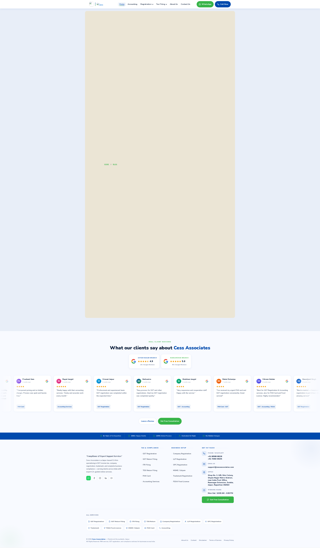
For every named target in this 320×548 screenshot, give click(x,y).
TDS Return (150, 521)
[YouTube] (111, 478)
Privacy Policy (229, 540)
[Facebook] (94, 478)
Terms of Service (215, 540)
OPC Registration (180, 465)
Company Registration (182, 454)
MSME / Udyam (179, 470)
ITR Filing (147, 465)
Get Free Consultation (169, 421)
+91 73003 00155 (215, 459)
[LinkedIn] (106, 478)
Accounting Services (151, 481)
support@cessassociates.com (221, 467)
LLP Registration (179, 459)
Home (121, 4)
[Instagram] (100, 478)
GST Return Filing (150, 459)
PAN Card (147, 476)
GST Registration (150, 454)
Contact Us (185, 4)
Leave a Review (147, 421)
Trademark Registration (182, 476)
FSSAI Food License (181, 481)
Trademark (94, 528)
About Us (174, 4)
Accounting (132, 4)
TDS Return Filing (150, 470)
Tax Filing (160, 4)
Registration (146, 4)
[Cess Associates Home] (110, 450)
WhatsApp (206, 4)
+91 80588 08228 (215, 456)
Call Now (224, 4)
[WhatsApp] (88, 478)
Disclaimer (203, 540)
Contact (193, 540)
